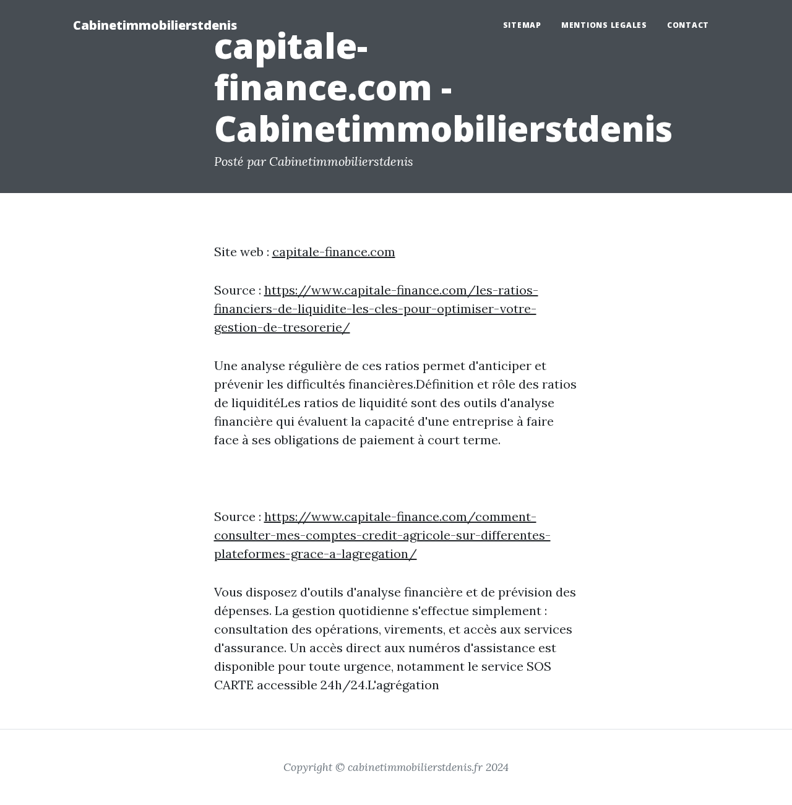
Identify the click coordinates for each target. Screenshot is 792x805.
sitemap (522, 25)
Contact (688, 25)
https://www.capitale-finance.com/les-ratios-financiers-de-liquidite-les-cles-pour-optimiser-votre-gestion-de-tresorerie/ (376, 308)
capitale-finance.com (333, 251)
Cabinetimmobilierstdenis (155, 25)
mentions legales (604, 25)
